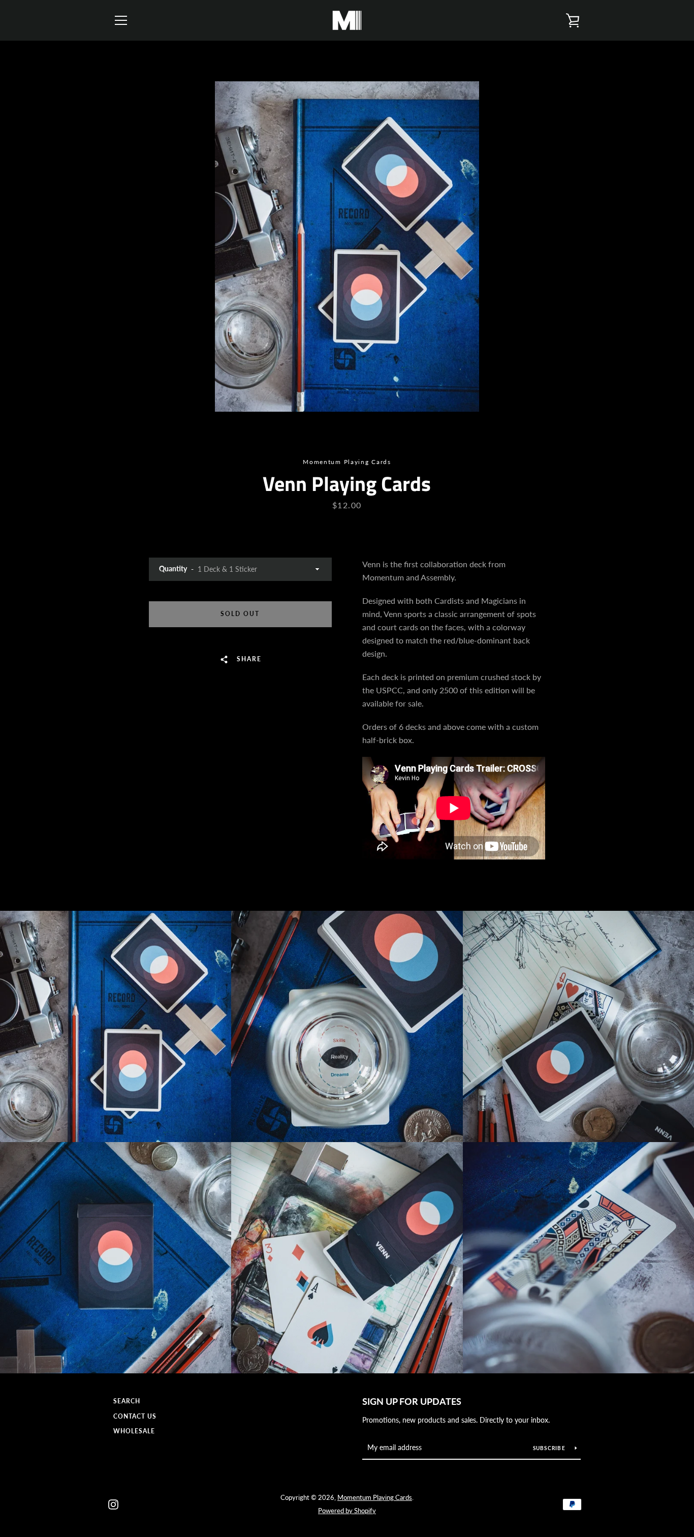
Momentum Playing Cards (374, 1497)
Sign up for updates (411, 1401)
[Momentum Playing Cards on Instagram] (113, 1503)
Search (126, 1401)
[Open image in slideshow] (347, 246)
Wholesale (134, 1431)
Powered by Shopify (347, 1511)
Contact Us (134, 1416)
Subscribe (550, 1448)
